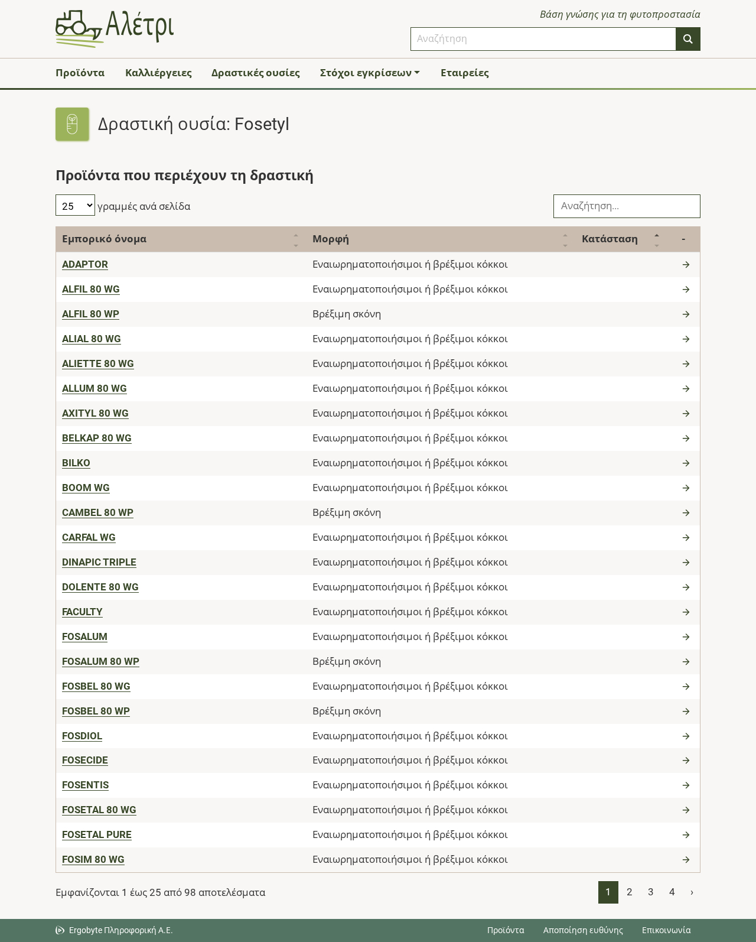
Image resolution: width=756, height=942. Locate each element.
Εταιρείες (464, 73)
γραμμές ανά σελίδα (142, 206)
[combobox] (543, 39)
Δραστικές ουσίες (255, 73)
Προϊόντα (80, 73)
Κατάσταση (610, 239)
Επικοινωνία (666, 930)
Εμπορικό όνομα (104, 239)
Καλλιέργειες (158, 73)
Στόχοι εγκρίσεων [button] (366, 73)
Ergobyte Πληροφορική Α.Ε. (121, 930)
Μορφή (330, 239)
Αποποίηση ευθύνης (583, 930)
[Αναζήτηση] (688, 39)
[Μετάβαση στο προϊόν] (687, 264)
